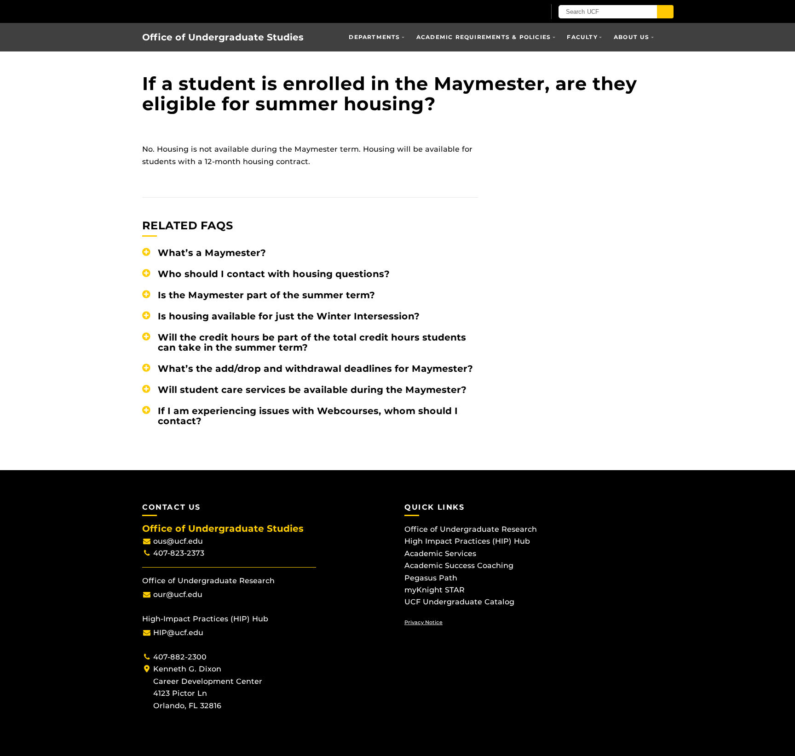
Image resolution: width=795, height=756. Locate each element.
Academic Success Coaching (458, 565)
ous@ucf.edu (178, 541)
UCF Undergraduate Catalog (459, 601)
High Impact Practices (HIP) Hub (467, 541)
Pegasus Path (430, 578)
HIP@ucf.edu (178, 632)
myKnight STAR (434, 589)
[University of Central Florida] (189, 11)
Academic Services (440, 553)
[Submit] (665, 11)
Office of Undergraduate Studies (223, 37)
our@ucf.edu (177, 594)
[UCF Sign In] (516, 12)
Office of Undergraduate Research (470, 529)
